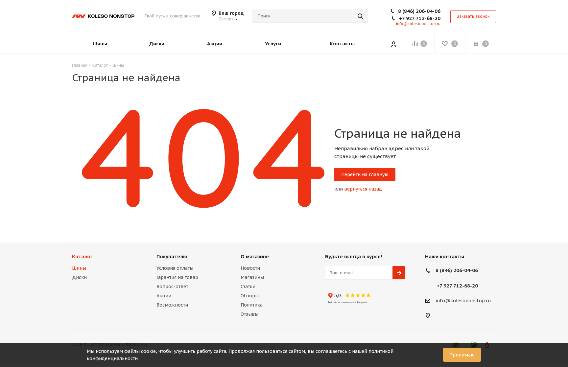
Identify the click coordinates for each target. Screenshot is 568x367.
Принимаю (462, 355)
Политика (252, 305)
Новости (250, 268)
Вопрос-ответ (172, 286)
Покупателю (171, 256)
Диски (79, 277)
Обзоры (250, 296)
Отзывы (249, 314)
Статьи (248, 286)
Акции (163, 296)
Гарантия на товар (177, 277)
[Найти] (360, 16)
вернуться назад (363, 189)
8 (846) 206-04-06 (419, 11)
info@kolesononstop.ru (418, 23)
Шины (79, 268)
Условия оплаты (174, 268)
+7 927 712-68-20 (419, 18)
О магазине (255, 256)
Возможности (172, 305)
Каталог (82, 256)
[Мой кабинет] (393, 43)
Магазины (252, 277)
